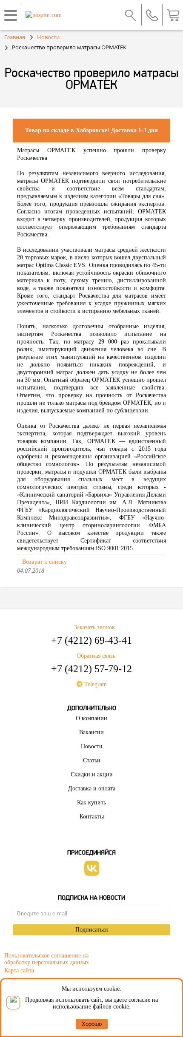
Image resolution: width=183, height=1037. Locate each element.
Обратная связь (96, 656)
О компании (91, 718)
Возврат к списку (44, 562)
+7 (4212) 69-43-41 (91, 640)
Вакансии (91, 732)
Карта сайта (19, 970)
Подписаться (91, 929)
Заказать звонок (94, 627)
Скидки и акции (92, 774)
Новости (92, 746)
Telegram (95, 684)
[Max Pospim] (13, 1002)
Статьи (91, 760)
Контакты (92, 816)
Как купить (91, 802)
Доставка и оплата (91, 788)
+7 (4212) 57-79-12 (91, 668)
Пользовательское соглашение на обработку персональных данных (46, 957)
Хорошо (92, 1024)
